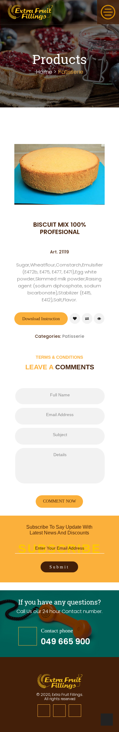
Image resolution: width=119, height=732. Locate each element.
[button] (108, 12)
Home (44, 72)
